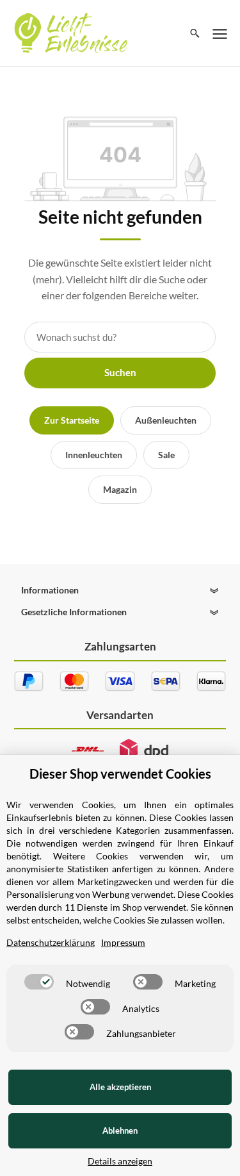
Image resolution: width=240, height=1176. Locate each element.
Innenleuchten (93, 454)
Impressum (123, 942)
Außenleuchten (165, 420)
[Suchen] (195, 33)
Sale (166, 454)
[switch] (39, 982)
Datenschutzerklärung (50, 942)
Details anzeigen (120, 1160)
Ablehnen (120, 1130)
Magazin (120, 489)
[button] (120, 590)
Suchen (120, 372)
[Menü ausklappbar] (220, 33)
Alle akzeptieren (120, 1087)
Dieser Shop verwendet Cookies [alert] (120, 773)
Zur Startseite (71, 420)
